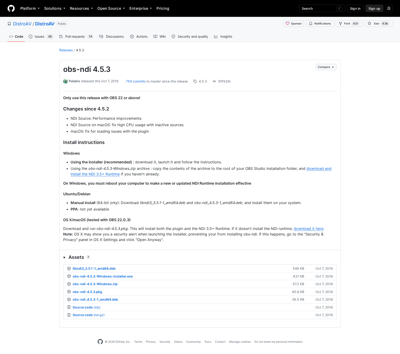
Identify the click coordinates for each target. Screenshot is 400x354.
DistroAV (22, 24)
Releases (66, 50)
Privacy (151, 341)
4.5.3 (80, 50)
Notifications (322, 23)
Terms (138, 341)
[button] (200, 257)
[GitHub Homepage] (100, 342)
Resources (79, 8)
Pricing (162, 8)
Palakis (74, 81)
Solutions (53, 8)
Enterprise (138, 8)
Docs (208, 341)
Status (178, 341)
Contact (220, 341)
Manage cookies (240, 341)
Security (164, 341)
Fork (351, 23)
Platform (28, 8)
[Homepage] (11, 8)
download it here (308, 228)
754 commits (136, 81)
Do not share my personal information (278, 341)
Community (193, 341)
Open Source (109, 8)
